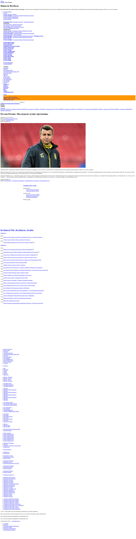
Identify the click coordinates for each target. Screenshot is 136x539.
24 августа (3, 245)
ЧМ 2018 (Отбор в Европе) (9, 394)
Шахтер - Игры (7, 98)
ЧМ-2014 (5, 396)
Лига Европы (6, 80)
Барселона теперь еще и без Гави (11, 300)
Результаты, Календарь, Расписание (12, 445)
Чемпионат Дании (7, 494)
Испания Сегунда (7, 462)
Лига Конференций (8, 359)
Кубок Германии (18, 34)
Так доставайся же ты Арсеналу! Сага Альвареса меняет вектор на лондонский (22, 293)
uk (1, 1)
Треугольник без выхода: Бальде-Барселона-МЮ (15, 262)
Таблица (5, 444)
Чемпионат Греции (8, 496)
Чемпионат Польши (8, 482)
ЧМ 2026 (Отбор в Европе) (9, 389)
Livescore (14, 14)
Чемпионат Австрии (8, 481)
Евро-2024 (5, 67)
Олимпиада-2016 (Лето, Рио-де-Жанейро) (13, 505)
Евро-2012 (5, 420)
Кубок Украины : (7, 449)
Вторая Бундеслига (8, 34)
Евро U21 (5, 74)
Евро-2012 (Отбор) (7, 421)
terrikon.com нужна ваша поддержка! (10, 103)
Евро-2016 (5, 417)
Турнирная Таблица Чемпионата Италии (22, 37)
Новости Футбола (7, 349)
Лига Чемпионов (7, 79)
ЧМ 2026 (5, 69)
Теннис (5, 90)
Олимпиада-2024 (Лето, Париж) (11, 500)
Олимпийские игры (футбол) (10, 118)
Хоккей (5, 85)
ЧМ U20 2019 (6, 426)
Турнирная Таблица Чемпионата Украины (23, 15)
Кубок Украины (7, 19)
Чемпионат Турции (8, 487)
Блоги (5, 94)
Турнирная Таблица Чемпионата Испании (23, 36)
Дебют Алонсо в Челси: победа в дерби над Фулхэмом (16, 239)
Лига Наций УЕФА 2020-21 (10, 403)
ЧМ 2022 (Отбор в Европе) (9, 392)
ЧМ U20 (5, 75)
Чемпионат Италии (8, 471)
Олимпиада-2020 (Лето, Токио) (10, 502)
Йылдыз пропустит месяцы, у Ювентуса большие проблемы (18, 280)
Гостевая (5, 97)
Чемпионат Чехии (7, 495)
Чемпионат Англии (8, 455)
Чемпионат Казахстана (8, 486)
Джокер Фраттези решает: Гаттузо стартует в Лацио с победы (18, 242)
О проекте (5, 523)
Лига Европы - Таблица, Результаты (12, 25)
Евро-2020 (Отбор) (7, 416)
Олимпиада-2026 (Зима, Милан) (11, 499)
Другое (5, 83)
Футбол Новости (7, 11)
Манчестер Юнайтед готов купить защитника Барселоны (17, 298)
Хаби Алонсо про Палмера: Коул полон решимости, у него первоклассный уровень (23, 290)
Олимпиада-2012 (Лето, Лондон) (11, 507)
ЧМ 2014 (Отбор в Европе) (9, 397)
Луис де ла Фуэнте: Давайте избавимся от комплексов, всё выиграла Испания (33, 196)
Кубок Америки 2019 (8, 436)
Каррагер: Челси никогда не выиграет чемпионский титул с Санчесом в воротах (22, 237)
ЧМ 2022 (5, 391)
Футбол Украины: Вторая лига (10, 18)
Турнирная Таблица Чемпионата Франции (23, 39)
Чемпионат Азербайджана (9, 488)
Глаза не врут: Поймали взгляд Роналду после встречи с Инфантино (19, 254)
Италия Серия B (7, 38)
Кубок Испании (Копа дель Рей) (11, 463)
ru (3, 1)
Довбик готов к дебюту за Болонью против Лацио (15, 277)
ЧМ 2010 (5, 398)
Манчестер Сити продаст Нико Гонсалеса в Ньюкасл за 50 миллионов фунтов (22, 260)
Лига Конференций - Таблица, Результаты (13, 27)
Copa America (6, 76)
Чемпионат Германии (8, 466)
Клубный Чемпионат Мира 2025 (11, 71)
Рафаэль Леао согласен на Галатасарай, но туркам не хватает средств (20, 257)
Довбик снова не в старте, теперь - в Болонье (14, 265)
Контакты (5, 524)
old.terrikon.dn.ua (16, 521)
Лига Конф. (6, 81)
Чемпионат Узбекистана (9, 485)
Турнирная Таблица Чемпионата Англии (22, 30)
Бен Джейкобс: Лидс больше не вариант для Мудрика (16, 288)
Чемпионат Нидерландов (9, 478)
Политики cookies (7, 527)
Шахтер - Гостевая (7, 381)
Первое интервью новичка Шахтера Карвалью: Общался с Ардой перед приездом (23, 303)
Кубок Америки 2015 (8, 439)
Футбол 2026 (6, 350)
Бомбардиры (6, 447)
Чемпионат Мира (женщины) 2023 (11, 429)
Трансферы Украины (18, 22)
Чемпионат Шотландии (9, 492)
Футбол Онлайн (7, 14)
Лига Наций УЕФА (8, 70)
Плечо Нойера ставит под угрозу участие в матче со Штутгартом (19, 285)
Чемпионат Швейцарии (9, 491)
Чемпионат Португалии (9, 477)
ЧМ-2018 (5, 393)
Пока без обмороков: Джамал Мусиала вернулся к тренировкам (18, 295)
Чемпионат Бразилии (8, 490)
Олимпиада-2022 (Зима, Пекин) (11, 501)
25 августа (3, 233)
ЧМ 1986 (5, 400)
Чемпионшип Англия (8, 32)
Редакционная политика (9, 530)
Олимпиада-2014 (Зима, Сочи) (10, 506)
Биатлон (5, 88)
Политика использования (9, 528)
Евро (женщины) (7, 73)
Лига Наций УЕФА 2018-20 (10, 405)
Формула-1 (6, 84)
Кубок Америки (7, 433)
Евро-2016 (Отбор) (7, 419)
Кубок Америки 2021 (8, 435)
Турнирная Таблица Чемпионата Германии (23, 33)
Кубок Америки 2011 (8, 440)
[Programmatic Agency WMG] (1, 532)
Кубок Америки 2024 (8, 434)
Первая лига (6, 452)
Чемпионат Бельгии (8, 480)
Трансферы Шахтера (29, 22)
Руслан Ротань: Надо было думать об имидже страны (32, 190)
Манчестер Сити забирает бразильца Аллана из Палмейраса (17, 249)
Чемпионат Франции (8, 474)
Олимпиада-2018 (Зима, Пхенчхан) (11, 504)
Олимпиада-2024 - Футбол (30, 185)
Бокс (4, 89)
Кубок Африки (7, 78)
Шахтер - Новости (12, 97)
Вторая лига (6, 453)
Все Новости (5, 230)
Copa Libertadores (7, 64)
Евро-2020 (5, 415)
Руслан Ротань (7, 180)
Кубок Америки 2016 (8, 438)
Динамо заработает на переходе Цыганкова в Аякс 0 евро (17, 275)
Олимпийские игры (8, 92)
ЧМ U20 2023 (6, 425)
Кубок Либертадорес (8, 360)
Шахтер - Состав (16, 98)
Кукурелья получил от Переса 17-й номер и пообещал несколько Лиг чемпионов (22, 267)
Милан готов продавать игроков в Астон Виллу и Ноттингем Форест (20, 282)
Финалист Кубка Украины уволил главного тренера (16, 272)
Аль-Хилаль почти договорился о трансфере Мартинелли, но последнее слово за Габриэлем (25, 270)
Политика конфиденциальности (11, 526)
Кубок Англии (18, 32)
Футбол (2, 2)
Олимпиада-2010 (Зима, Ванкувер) (11, 509)
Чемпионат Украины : (8, 443)
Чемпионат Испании (8, 460)
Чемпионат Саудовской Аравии (11, 483)
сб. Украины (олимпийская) (18, 180)
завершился (9, 109)
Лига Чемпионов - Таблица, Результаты (13, 24)
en (2, 1)
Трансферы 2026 (7, 383)
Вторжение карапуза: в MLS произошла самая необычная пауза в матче (20, 252)
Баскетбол (6, 87)
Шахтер (5, 95)
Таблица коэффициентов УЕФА (11, 28)
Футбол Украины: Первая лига (10, 16)
